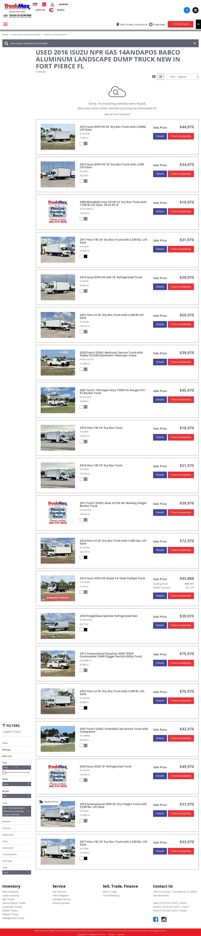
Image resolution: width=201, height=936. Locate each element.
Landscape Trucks (12, 906)
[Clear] (17, 731)
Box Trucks (8, 899)
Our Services (59, 891)
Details (160, 136)
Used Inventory (10, 895)
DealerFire (92, 930)
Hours (183, 902)
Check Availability (181, 136)
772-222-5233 (181, 24)
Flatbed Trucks (10, 914)
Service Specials (61, 902)
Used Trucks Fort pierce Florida (26, 34)
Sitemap (120, 934)
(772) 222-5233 (168, 902)
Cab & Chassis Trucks (13, 902)
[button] (198, 24)
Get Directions (161, 895)
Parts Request (60, 895)
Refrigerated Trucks (13, 918)
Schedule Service (62, 899)
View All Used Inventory (117, 114)
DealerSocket (113, 930)
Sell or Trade (110, 891)
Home (5, 34)
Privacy (111, 934)
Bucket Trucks (10, 910)
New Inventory (10, 891)
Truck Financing (111, 895)
